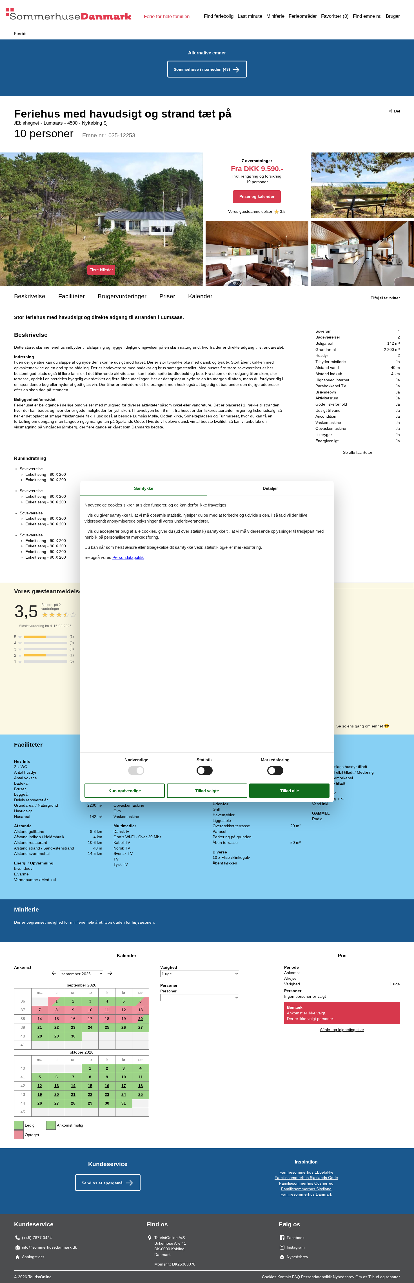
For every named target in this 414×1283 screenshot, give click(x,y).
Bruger (393, 16)
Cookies (269, 1277)
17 (123, 1085)
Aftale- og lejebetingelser (342, 1029)
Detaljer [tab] (270, 488)
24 (90, 1027)
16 (107, 1085)
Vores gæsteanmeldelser (250, 211)
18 (140, 1085)
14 (73, 1085)
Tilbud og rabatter (384, 1277)
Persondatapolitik (316, 1277)
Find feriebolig (218, 16)
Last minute (250, 16)
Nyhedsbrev (343, 1277)
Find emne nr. (367, 16)
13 (56, 1085)
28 (39, 1036)
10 (123, 1077)
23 (73, 1027)
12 (39, 1085)
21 (39, 1027)
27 (140, 1027)
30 (73, 1036)
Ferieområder (303, 16)
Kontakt (284, 1277)
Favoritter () (335, 16)
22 (56, 1027)
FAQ (296, 1277)
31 (123, 1103)
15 (90, 1085)
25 (107, 1027)
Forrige (54, 973)
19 (39, 1094)
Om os (361, 1277)
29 (56, 1036)
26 (123, 1027)
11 (141, 1077)
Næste (110, 973)
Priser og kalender (256, 196)
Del (397, 111)
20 (140, 1018)
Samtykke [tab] (143, 488)
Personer (168, 991)
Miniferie (275, 16)
